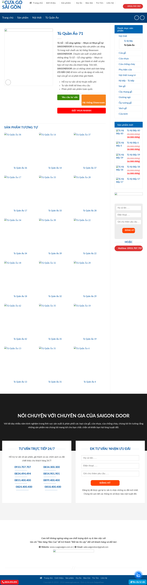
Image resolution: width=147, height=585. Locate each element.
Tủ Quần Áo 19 (89, 339)
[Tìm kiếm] (118, 2)
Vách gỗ (123, 108)
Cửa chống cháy (127, 64)
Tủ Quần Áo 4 (90, 382)
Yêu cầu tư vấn (138, 582)
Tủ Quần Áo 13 (20, 382)
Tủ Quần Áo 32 (55, 296)
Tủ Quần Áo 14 (55, 168)
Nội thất (36, 17)
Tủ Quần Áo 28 (89, 211)
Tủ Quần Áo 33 (55, 211)
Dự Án (79, 3)
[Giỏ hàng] (39, 9)
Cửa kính (123, 114)
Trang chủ (38, 3)
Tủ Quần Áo (52, 17)
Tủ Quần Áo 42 (20, 339)
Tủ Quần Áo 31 (55, 382)
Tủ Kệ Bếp (128, 41)
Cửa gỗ (122, 53)
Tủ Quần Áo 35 (55, 339)
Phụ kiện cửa (125, 69)
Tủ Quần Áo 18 (20, 296)
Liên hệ (110, 3)
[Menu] (32, 9)
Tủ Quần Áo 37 (89, 168)
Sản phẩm (66, 3)
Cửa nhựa (124, 58)
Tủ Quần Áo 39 (55, 253)
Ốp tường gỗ (125, 103)
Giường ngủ (125, 97)
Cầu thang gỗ (125, 92)
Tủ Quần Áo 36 (20, 168)
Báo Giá (89, 3)
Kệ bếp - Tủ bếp (126, 81)
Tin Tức (99, 3)
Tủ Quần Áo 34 (20, 253)
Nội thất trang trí (127, 75)
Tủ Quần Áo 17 (20, 211)
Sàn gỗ (122, 86)
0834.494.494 (10, 582)
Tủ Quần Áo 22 (89, 253)
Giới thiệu (51, 3)
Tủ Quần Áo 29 (89, 296)
